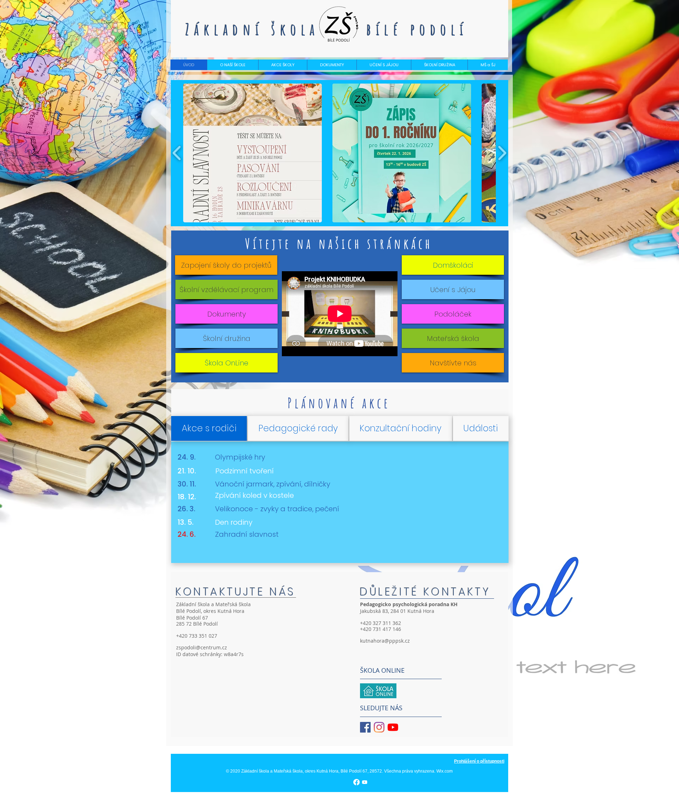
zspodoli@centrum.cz (201, 647)
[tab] (209, 428)
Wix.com (444, 771)
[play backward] (177, 152)
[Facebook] (356, 782)
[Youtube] (393, 727)
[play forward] (502, 152)
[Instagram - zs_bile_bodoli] (379, 727)
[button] (232, 64)
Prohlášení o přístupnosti (479, 761)
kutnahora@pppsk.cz (385, 640)
